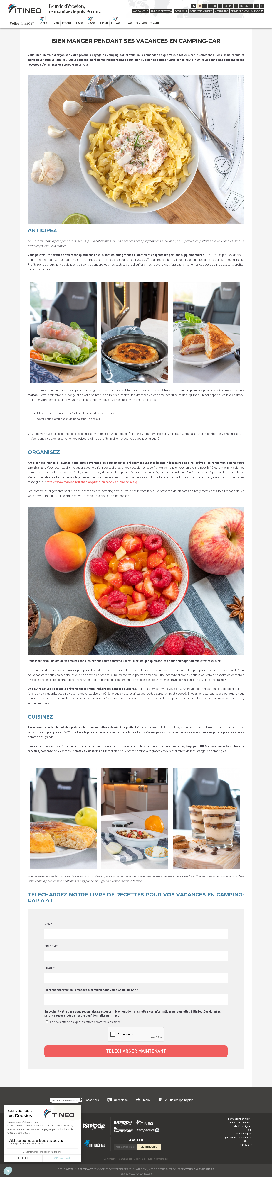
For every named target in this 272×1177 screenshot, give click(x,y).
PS (66, 23)
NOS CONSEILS (140, 11)
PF (78, 23)
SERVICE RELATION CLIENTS (245, 11)
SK (241, 6)
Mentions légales (243, 1126)
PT (230, 6)
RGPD (249, 1130)
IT (215, 6)
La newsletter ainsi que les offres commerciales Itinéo (85, 1022)
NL (220, 6)
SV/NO (248, 6)
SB (154, 23)
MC (115, 23)
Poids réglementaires (241, 1122)
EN (204, 6)
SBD (141, 23)
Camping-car (125, 1159)
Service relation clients (240, 1119)
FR (199, 6)
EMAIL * (49, 968)
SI (262, 6)
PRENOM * (51, 946)
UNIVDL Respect (243, 1133)
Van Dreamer (110, 1159)
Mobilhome (139, 1159)
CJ (90, 23)
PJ (55, 23)
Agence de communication (238, 1137)
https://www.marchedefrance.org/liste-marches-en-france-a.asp (92, 482)
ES (225, 6)
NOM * (48, 924)
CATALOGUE (181, 11)
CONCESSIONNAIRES (201, 11)
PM (42, 23)
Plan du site (246, 1145)
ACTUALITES (221, 11)
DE (210, 6)
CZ (235, 6)
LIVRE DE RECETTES (161, 11)
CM (103, 23)
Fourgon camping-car (157, 1159)
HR (256, 6)
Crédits (248, 1141)
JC (128, 23)
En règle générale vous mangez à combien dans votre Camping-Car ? (91, 990)
